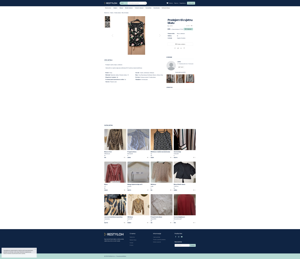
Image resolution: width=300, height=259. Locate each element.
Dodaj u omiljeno (181, 44)
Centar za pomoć (157, 242)
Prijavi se (176, 3)
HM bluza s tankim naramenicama (160, 152)
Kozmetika (148, 8)
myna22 (129, 186)
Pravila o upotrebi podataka (159, 239)
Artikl (122, 3)
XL (105, 155)
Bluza (106, 184)
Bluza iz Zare (108, 152)
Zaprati (181, 67)
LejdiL (152, 186)
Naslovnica (106, 12)
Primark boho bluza (156, 217)
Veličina (169, 35)
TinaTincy (176, 186)
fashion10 (129, 219)
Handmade (157, 8)
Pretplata (192, 245)
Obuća (121, 8)
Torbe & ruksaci (139, 8)
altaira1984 (153, 219)
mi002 (171, 26)
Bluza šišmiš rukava (179, 184)
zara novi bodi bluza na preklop (113, 217)
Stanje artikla (171, 33)
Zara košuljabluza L (179, 217)
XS (151, 155)
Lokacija (170, 38)
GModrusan (107, 153)
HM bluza (153, 184)
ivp (151, 153)
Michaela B (130, 153)
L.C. (105, 186)
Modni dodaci (129, 8)
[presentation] (112, 35)
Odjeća (115, 8)
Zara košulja (177, 152)
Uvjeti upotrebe (156, 237)
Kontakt (131, 242)
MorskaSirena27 (178, 219)
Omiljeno (171, 3)
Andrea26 (176, 153)
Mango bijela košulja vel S (134, 184)
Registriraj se (183, 3)
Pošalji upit (188, 29)
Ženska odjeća (117, 12)
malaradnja (107, 219)
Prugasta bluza (131, 152)
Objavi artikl (191, 3)
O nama (131, 245)
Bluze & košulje (125, 12)
